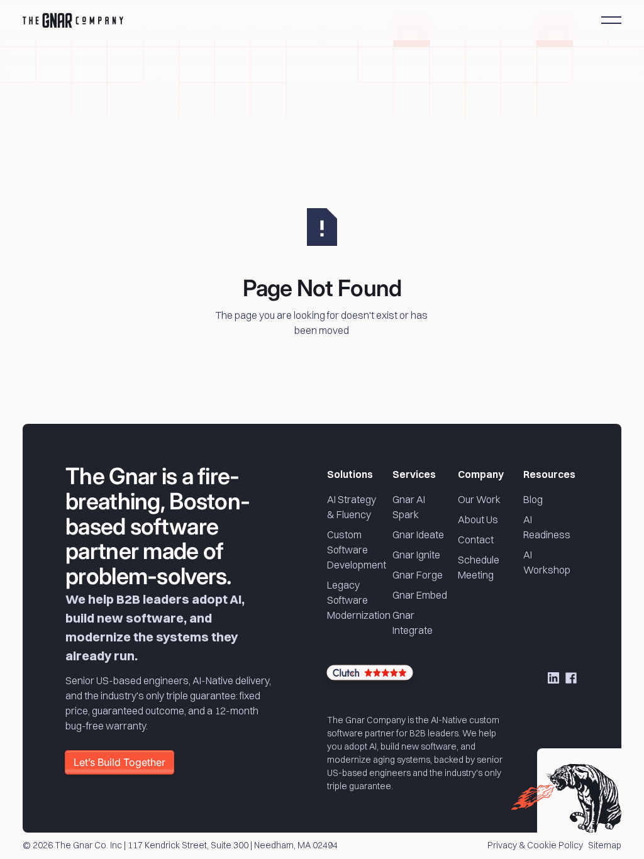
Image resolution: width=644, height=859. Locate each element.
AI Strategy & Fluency (351, 507)
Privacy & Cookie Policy (535, 846)
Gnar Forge (417, 574)
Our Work (479, 499)
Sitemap (604, 846)
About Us (478, 519)
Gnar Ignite (416, 554)
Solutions (350, 474)
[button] (611, 20)
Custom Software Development (356, 549)
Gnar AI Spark (408, 507)
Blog (533, 499)
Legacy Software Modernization (359, 600)
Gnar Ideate (418, 534)
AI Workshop (546, 562)
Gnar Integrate (412, 622)
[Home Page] (73, 20)
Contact (476, 539)
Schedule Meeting (478, 567)
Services (414, 474)
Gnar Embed (419, 595)
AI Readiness (546, 527)
